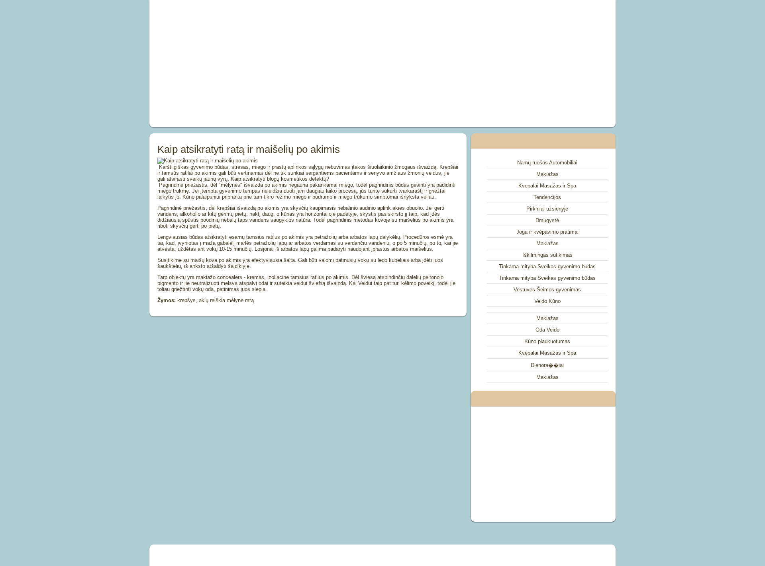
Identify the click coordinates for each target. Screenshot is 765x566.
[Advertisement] (292, 63)
